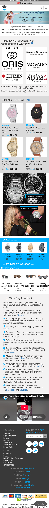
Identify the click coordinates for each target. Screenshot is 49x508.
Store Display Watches (18, 264)
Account (6, 440)
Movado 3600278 (30, 255)
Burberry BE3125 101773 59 (18, 286)
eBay (22, 358)
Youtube (23, 389)
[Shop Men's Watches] (24, 188)
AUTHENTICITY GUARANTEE (18, 0)
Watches (10, 239)
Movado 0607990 (7, 255)
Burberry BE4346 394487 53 (30, 286)
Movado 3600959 (41, 255)
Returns (6, 438)
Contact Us (7, 453)
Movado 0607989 (19, 255)
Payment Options (9, 436)
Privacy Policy (8, 447)
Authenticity (7, 442)
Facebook (10, 389)
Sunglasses (10, 268)
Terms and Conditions (11, 445)
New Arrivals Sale (26, 3)
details (21, 314)
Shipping (6, 433)
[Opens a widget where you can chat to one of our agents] (40, 504)
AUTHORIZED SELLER (33, 0)
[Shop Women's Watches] (24, 220)
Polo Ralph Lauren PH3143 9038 (6, 286)
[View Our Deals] (31, 44)
